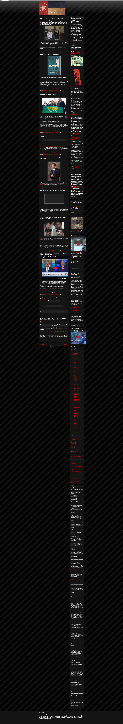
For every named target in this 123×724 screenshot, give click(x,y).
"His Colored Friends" (74, 307)
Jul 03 (75, 428)
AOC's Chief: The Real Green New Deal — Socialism (53, 190)
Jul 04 (75, 427)
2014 (73, 446)
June (74, 432)
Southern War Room (74, 476)
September (75, 357)
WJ (55, 292)
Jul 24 (75, 370)
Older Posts (66, 344)
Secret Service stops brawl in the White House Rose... (77, 415)
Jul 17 (75, 379)
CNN (60, 335)
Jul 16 (75, 380)
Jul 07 (75, 423)
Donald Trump (55, 183)
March (74, 436)
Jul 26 (75, 367)
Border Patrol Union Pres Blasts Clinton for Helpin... (77, 410)
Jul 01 (75, 431)
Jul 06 (75, 424)
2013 (73, 447)
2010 (73, 451)
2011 (73, 450)
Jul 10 (75, 419)
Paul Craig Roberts (55, 152)
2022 (73, 348)
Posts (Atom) (56, 346)
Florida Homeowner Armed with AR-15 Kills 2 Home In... (77, 407)
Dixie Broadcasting (74, 461)
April (74, 435)
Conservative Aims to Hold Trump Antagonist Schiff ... (77, 400)
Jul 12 (75, 385)
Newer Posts (42, 344)
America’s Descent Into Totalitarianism (77, 53)
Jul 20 (75, 375)
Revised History (55, 88)
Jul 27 (75, 366)
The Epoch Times (55, 186)
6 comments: (57, 250)
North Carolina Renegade (75, 471)
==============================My (77, 252)
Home (54, 344)
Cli (42, 21)
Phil (72, 503)
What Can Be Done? (74, 114)
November (74, 354)
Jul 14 (75, 383)
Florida (41, 238)
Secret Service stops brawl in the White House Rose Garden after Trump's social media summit (53, 319)
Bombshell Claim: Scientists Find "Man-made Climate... (76, 393)
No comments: (57, 90)
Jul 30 (75, 362)
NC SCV (72, 469)
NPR (55, 50)
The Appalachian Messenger (75, 478)
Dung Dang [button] (42, 303)
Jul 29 (75, 363)
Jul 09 (75, 420)
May (74, 434)
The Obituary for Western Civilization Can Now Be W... (76, 397)
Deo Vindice (73, 460)
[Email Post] (60, 90)
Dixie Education (73, 463)
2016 (73, 443)
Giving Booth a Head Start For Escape (49, 54)
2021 (73, 349)
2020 (73, 350)
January (74, 439)
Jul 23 (75, 371)
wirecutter (72, 579)
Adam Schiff (41, 184)
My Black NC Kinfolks (74, 310)
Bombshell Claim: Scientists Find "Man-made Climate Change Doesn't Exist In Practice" (53, 93)
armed (47, 246)
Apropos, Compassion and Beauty (48, 297)
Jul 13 (75, 384)
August (74, 358)
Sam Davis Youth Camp (74, 475)
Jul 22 (75, 372)
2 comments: (57, 132)
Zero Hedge (55, 130)
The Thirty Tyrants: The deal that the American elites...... (76, 87)
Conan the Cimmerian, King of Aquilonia (76, 572)
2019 (73, 352)
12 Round (75, 44)
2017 (73, 442)
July (73, 359)
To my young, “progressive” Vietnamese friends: (75, 138)
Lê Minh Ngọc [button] (43, 298)
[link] (73, 139)
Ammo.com (73, 458)
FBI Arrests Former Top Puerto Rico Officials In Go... (77, 388)
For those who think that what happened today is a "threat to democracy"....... (76, 170)
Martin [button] (42, 321)
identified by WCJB (56, 242)
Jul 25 (75, 368)
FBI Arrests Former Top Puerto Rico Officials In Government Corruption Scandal (51, 19)
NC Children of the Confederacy (76, 466)
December (74, 353)
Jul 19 (75, 376)
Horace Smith (73, 569)
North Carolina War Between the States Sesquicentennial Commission (76, 473)
